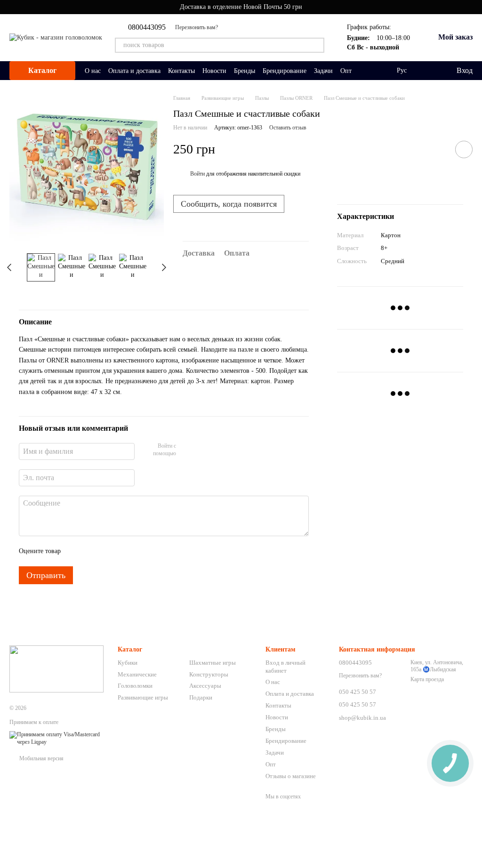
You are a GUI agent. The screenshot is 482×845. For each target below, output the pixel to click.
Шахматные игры (212, 662)
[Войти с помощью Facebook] (186, 450)
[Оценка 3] (106, 551)
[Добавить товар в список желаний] (464, 149)
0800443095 (147, 27)
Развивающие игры (143, 697)
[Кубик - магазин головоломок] (56, 668)
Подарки (200, 697)
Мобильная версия (41, 758)
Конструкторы (208, 674)
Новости (214, 70)
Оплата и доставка (134, 70)
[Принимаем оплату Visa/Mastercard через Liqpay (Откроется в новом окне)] (56, 737)
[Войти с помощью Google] (201, 450)
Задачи (323, 70)
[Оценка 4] (121, 551)
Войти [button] (197, 173)
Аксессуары (205, 685)
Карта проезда (427, 679)
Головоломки (135, 685)
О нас (93, 70)
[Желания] (429, 70)
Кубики (127, 662)
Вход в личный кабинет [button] (285, 666)
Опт (346, 70)
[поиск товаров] (316, 45)
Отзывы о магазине (290, 776)
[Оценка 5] (136, 551)
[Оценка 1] (76, 551)
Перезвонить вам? (196, 27)
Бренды (244, 70)
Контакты (181, 70)
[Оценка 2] (91, 551)
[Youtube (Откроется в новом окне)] (231, 27)
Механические (137, 674)
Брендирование (284, 70)
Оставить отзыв (287, 127)
